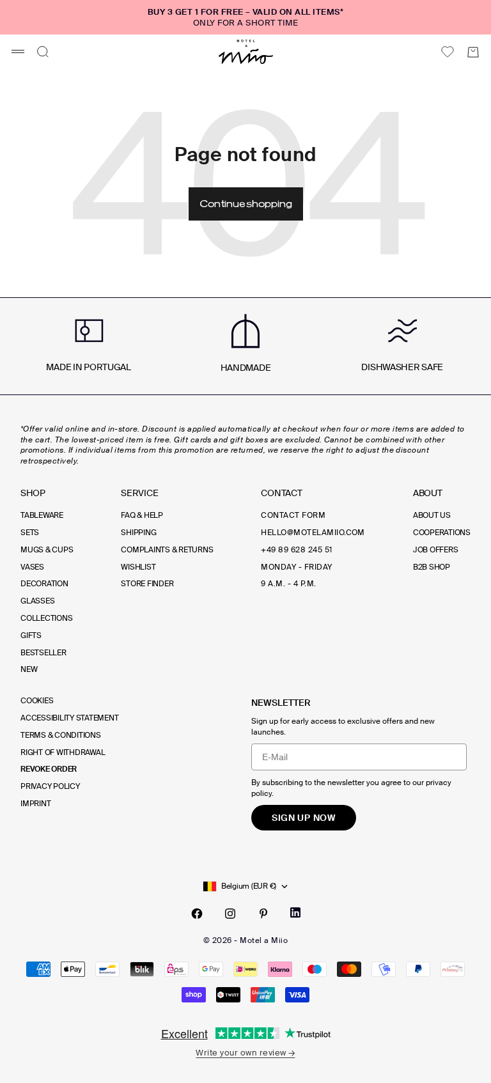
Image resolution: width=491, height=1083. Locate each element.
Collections (46, 618)
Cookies (36, 701)
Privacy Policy (50, 786)
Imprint (35, 804)
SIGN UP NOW (304, 817)
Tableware (41, 515)
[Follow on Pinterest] (263, 913)
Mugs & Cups (46, 550)
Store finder (147, 584)
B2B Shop (431, 567)
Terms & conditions (60, 735)
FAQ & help (142, 515)
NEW (28, 669)
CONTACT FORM (293, 515)
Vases (32, 567)
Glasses (37, 601)
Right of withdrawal (62, 752)
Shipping (138, 532)
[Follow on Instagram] (230, 913)
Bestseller (43, 653)
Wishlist (138, 567)
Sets (29, 532)
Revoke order (48, 769)
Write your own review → (245, 1052)
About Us (432, 515)
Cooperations (442, 532)
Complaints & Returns (167, 550)
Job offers (435, 550)
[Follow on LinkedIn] (295, 912)
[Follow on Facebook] (197, 913)
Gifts (31, 635)
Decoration (44, 584)
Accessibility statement (69, 718)
